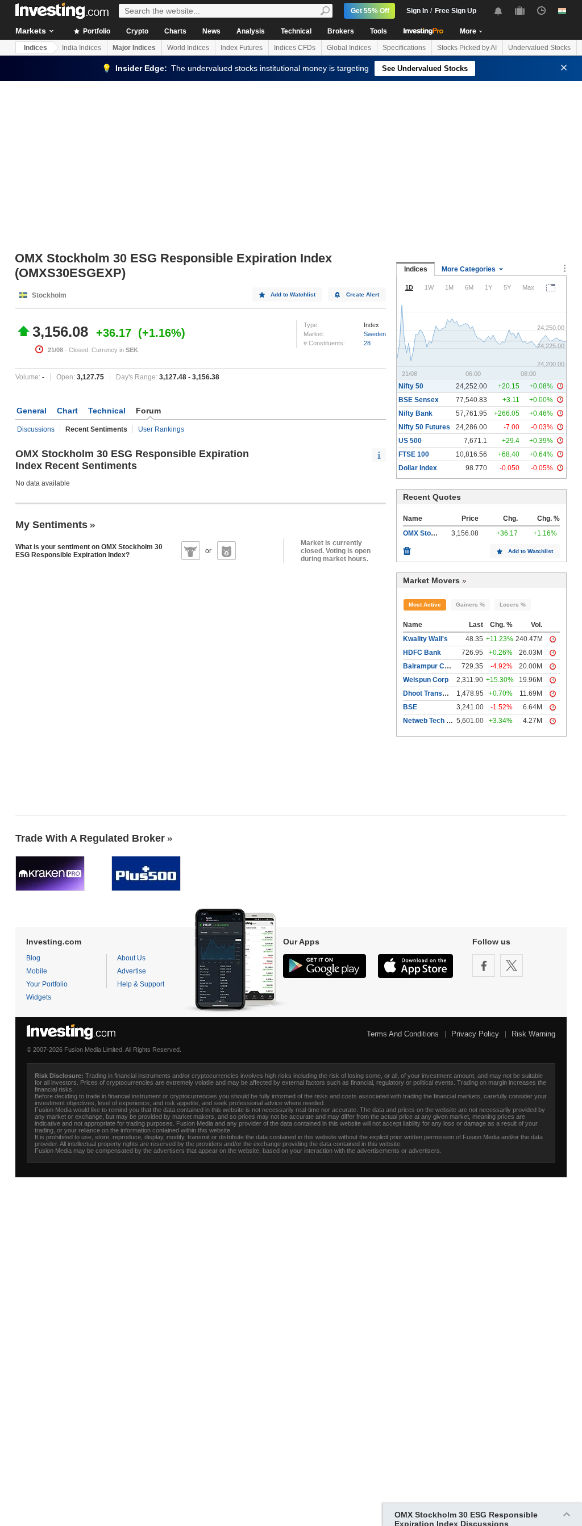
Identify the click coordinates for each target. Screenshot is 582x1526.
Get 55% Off (370, 11)
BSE (410, 707)
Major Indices (134, 48)
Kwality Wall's (425, 639)
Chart (67, 410)
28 (367, 343)
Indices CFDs (294, 48)
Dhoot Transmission (435, 693)
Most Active (425, 604)
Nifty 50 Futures (424, 427)
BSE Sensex (418, 400)
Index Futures (242, 48)
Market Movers (431, 580)
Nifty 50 (410, 386)
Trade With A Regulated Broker (90, 838)
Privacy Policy (475, 1034)
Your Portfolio (47, 984)
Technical (296, 31)
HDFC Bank (422, 653)
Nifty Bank (415, 413)
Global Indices (349, 48)
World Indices (188, 48)
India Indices (81, 48)
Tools (378, 31)
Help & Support (140, 984)
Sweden (375, 334)
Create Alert (362, 294)
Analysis (250, 31)
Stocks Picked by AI (467, 48)
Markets (30, 30)
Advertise (131, 971)
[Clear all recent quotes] (407, 548)
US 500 (410, 441)
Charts (175, 31)
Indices (35, 48)
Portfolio (95, 31)
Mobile (36, 971)
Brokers (340, 31)
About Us (131, 958)
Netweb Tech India (432, 721)
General (31, 410)
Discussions (36, 429)
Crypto (137, 31)
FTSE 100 (413, 454)
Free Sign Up (455, 11)
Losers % (513, 604)
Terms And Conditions (403, 1034)
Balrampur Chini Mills (437, 666)
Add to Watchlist (293, 294)
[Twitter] (511, 965)
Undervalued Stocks (539, 48)
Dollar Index (417, 468)
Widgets (38, 997)
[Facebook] (483, 965)
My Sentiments (51, 524)
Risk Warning (533, 1034)
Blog (33, 958)
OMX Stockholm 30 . (435, 533)
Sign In (417, 11)
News (211, 31)
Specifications (404, 48)
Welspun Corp (425, 680)
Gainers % (470, 604)
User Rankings (161, 429)
